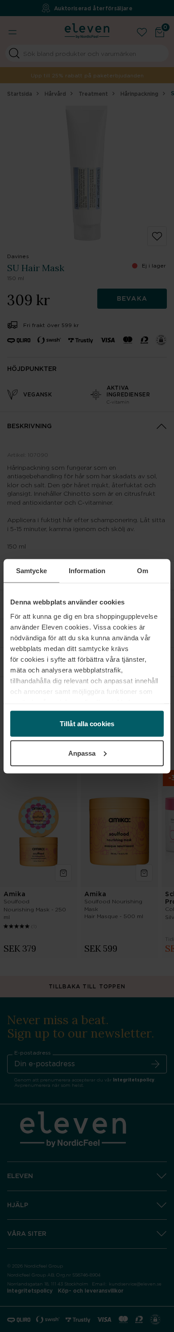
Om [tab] (142, 570)
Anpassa (82, 753)
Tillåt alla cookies (87, 724)
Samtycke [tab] (31, 570)
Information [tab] (87, 570)
